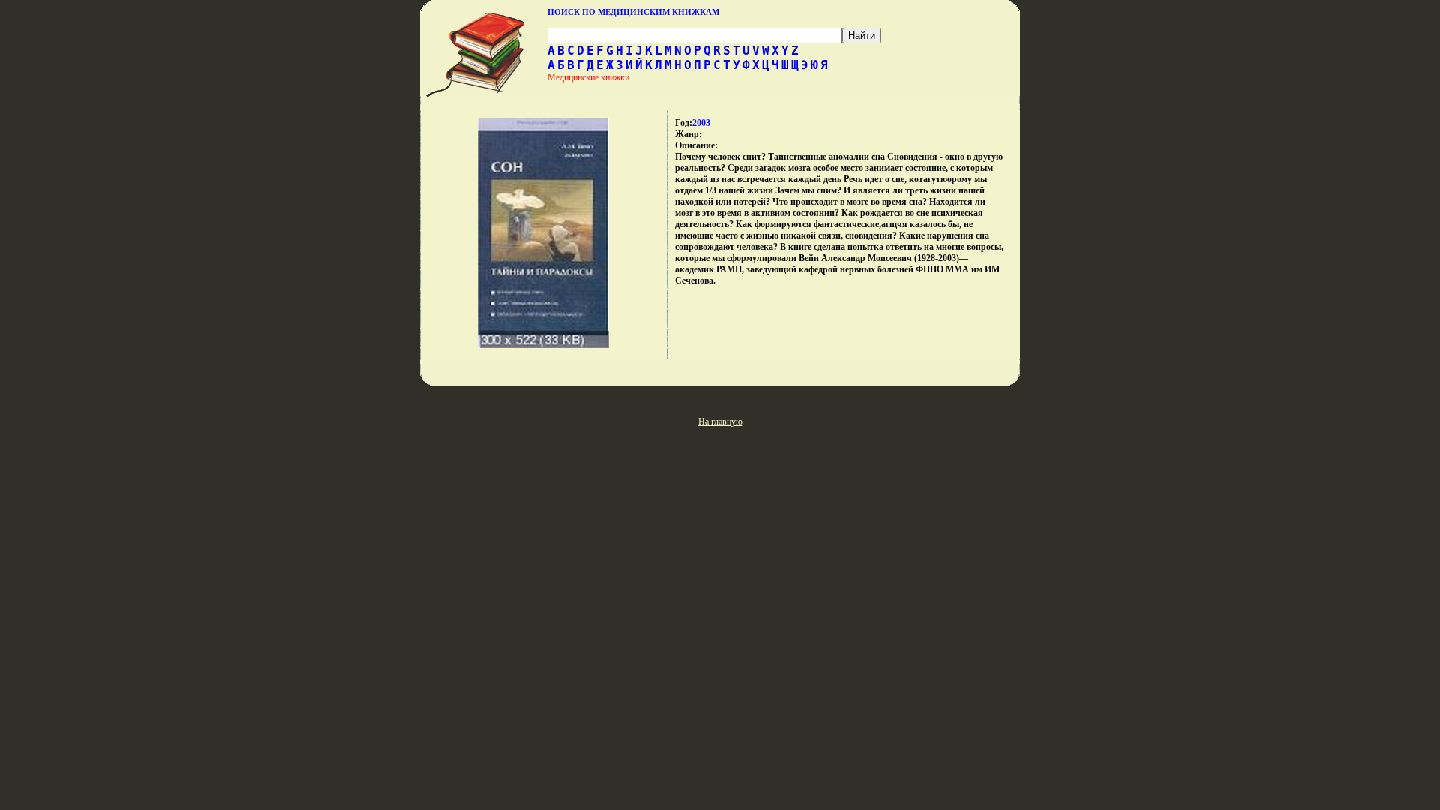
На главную (720, 421)
